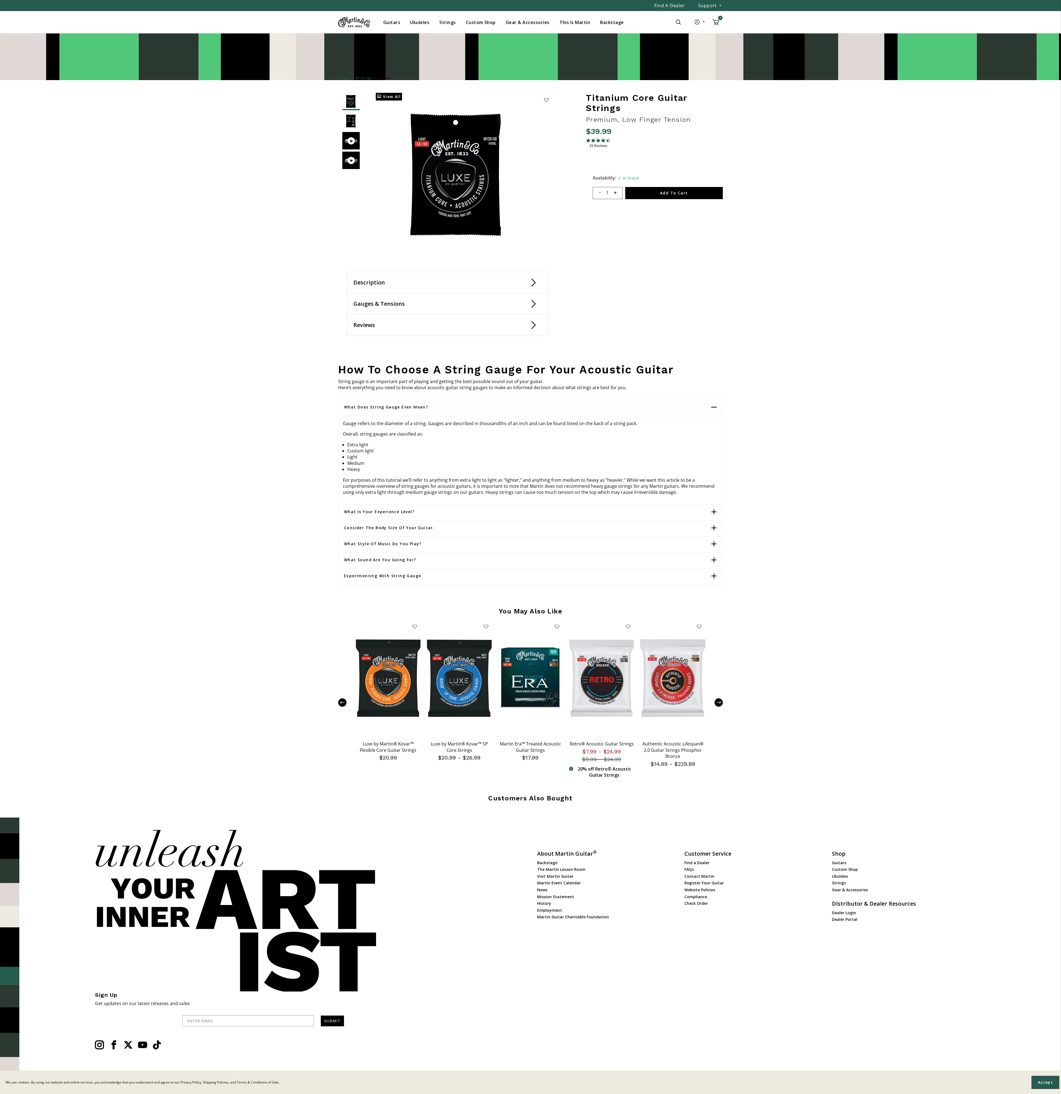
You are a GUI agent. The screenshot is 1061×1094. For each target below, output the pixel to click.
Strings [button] (447, 22)
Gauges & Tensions (379, 303)
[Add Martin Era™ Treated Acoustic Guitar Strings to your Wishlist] (557, 626)
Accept (1045, 1082)
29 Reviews (598, 145)
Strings (839, 882)
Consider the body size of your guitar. (389, 527)
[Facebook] (113, 1044)
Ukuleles (840, 876)
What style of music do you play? (383, 543)
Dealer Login (844, 912)
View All (391, 96)
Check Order (696, 903)
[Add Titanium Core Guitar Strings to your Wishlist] (546, 100)
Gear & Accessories (850, 889)
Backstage (547, 862)
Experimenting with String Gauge (382, 575)
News (542, 889)
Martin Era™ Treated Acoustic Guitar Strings (530, 747)
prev (346, 702)
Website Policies (699, 889)
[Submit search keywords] (678, 22)
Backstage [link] (612, 22)
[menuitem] (391, 22)
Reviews (364, 325)
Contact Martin (699, 876)
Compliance (695, 896)
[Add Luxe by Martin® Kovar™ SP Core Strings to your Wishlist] (486, 626)
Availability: (604, 178)
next (714, 702)
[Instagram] (99, 1044)
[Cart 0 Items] (716, 24)
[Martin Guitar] (354, 22)
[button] (700, 23)
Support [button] (707, 5)
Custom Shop (845, 869)
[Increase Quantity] (617, 193)
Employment (549, 910)
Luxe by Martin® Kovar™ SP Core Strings (459, 747)
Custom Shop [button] (481, 22)
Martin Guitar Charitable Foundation (573, 916)
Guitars (839, 862)
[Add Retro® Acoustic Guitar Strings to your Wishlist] (628, 626)
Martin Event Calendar (559, 882)
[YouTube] (142, 1044)
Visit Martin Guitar (555, 876)
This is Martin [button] (575, 22)
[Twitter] (128, 1044)
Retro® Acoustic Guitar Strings (602, 744)
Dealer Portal (844, 919)
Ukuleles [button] (419, 22)
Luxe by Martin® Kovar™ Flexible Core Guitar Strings (388, 747)
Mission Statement (555, 896)
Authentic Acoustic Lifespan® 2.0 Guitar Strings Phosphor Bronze (672, 750)
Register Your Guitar (704, 882)
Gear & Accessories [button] (528, 22)
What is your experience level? (379, 511)
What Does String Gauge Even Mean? (386, 407)
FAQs (689, 869)
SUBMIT (332, 1021)
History (544, 903)
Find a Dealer (669, 5)
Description (369, 282)
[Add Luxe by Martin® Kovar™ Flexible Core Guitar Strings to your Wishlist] (415, 626)
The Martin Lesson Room (561, 869)
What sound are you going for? (380, 559)
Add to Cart (674, 193)
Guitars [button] (391, 22)
